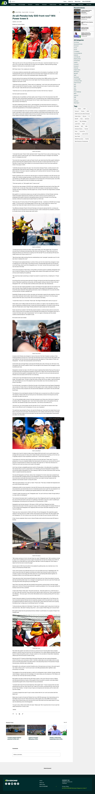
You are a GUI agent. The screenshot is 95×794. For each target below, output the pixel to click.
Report (83, 123)
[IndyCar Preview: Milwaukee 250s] (36, 730)
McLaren (84, 116)
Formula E (77, 111)
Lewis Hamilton (85, 133)
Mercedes (77, 126)
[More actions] (59, 12)
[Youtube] (12, 784)
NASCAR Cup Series (79, 138)
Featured (86, 128)
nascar (76, 121)
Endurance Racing (78, 128)
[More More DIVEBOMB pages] (91, 1)
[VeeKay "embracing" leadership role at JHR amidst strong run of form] (57, 730)
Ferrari (76, 131)
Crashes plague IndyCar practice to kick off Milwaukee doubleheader (15, 738)
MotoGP (76, 118)
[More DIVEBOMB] (56, 786)
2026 (88, 111)
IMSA (86, 126)
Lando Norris (77, 123)
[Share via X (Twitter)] (16, 713)
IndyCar (14, 709)
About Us (41, 782)
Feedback (64, 783)
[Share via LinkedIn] (19, 713)
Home (40, 780)
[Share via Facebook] (13, 713)
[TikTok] (15, 784)
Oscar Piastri (77, 136)
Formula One (82, 131)
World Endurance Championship (81, 141)
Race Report (77, 133)
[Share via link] (22, 713)
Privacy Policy (65, 786)
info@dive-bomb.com (67, 781)
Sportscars (87, 118)
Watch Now (42, 784)
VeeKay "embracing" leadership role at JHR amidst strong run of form (57, 738)
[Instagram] (6, 784)
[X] (9, 784)
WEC (82, 126)
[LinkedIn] (18, 784)
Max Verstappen (83, 121)
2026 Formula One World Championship (83, 113)
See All (65, 722)
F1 (75, 108)
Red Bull (87, 138)
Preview (82, 111)
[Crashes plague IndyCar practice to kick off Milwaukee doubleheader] (15, 730)
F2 (89, 116)
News (81, 118)
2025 (84, 108)
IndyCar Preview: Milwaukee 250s (33, 738)
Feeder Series (78, 116)
